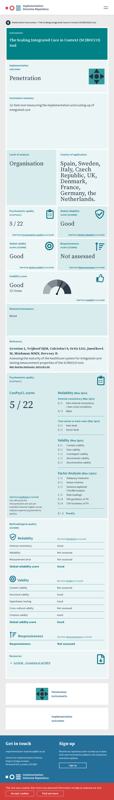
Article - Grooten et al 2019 (32, 663)
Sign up (73, 765)
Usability (90, 299)
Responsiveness (87, 267)
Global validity (36, 267)
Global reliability (86, 234)
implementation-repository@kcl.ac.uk (25, 751)
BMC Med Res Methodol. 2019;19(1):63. (30, 366)
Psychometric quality (33, 234)
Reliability (71, 538)
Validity (70, 580)
